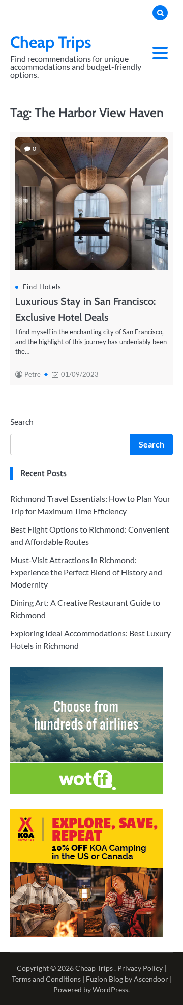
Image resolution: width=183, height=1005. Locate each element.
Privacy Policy (140, 968)
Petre (32, 374)
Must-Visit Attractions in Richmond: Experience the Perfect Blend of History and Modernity (86, 572)
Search (22, 421)
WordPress (110, 989)
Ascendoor (151, 978)
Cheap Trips (51, 42)
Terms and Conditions (46, 978)
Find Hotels (42, 287)
